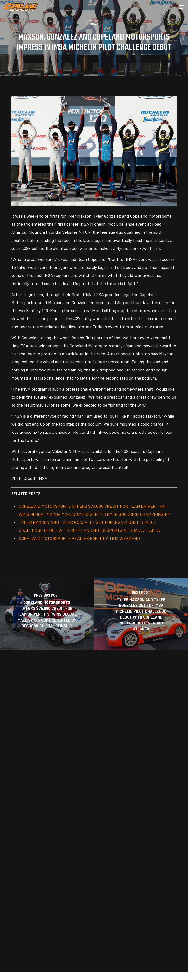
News (93, 23)
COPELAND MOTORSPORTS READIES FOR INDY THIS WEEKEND (79, 538)
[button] (181, 6)
